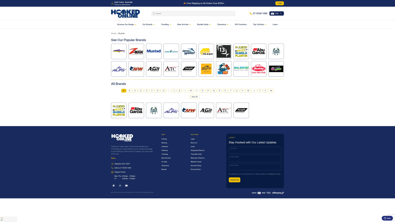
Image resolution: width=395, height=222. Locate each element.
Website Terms (196, 162)
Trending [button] (165, 24)
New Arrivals (166, 158)
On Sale (164, 162)
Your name (233, 148)
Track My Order (196, 154)
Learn (275, 24)
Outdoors (164, 146)
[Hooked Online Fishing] (125, 13)
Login (280, 3)
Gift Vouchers (241, 24)
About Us (194, 143)
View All (195, 97)
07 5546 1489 (260, 13)
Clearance (165, 165)
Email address (234, 165)
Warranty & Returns (198, 158)
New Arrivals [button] (183, 24)
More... (113, 158)
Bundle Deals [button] (203, 24)
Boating (164, 143)
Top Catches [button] (258, 24)
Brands (164, 169)
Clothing (164, 150)
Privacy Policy (196, 169)
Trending (164, 154)
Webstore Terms (274, 174)
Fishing (164, 139)
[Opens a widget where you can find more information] (387, 218)
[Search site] (153, 13)
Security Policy (196, 165)
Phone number (234, 156)
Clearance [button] (221, 24)
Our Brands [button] (147, 24)
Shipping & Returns (197, 150)
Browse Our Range (125, 24)
